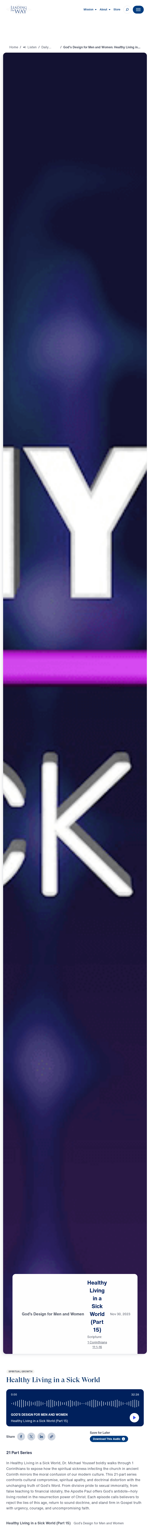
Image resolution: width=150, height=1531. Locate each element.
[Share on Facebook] (21, 1436)
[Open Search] (127, 10)
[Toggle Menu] (138, 10)
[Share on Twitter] (31, 1436)
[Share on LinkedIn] (41, 1436)
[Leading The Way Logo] (18, 10)
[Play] (134, 1417)
